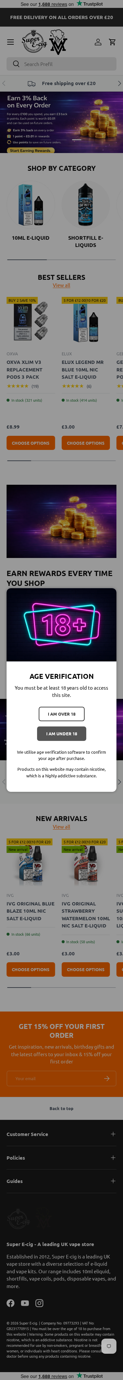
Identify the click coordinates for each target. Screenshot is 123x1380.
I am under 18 (61, 733)
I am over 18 (61, 714)
